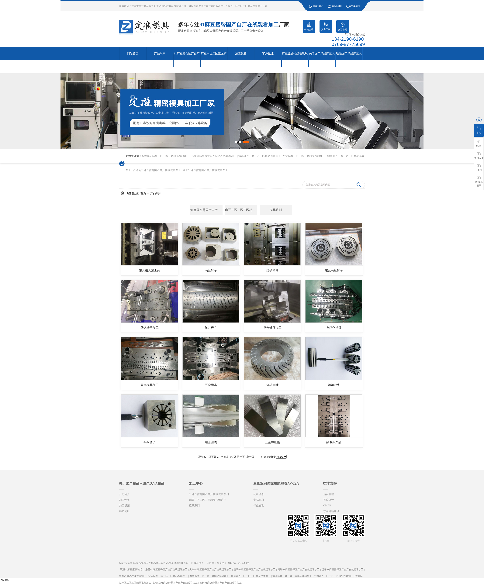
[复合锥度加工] (272, 322)
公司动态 (258, 494)
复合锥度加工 (272, 327)
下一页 (259, 457)
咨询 (478, 132)
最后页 (267, 457)
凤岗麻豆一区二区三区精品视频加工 (209, 576)
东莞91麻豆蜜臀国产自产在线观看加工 (213, 156)
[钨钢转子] (149, 436)
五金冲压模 (272, 442)
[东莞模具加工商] (149, 264)
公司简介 (124, 494)
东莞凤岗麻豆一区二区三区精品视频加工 (165, 156)
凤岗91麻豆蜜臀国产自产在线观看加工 (210, 569)
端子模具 (272, 270)
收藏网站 (318, 6)
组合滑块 (211, 442)
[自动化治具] (333, 322)
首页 (143, 193)
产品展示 (156, 193)
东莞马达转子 (334, 270)
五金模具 (211, 385)
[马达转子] (210, 264)
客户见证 (124, 511)
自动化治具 (333, 327)
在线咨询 (355, 6)
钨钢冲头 (334, 385)
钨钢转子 (149, 442)
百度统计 (328, 499)
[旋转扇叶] (272, 379)
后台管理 (328, 494)
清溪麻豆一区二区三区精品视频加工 (259, 156)
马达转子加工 (149, 327)
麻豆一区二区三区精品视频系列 (241, 210)
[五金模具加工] (149, 379)
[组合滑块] (210, 436)
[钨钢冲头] (333, 379)
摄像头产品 (333, 442)
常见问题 (258, 499)
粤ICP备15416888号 (238, 562)
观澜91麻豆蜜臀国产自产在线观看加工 (343, 569)
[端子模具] (272, 264)
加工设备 (124, 499)
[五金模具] (210, 379)
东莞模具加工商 (149, 270)
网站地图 (337, 6)
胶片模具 (211, 327)
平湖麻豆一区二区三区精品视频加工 (304, 156)
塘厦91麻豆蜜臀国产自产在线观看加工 (299, 569)
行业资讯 (258, 505)
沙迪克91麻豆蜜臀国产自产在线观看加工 (157, 170)
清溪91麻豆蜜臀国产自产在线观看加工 (254, 569)
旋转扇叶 (272, 385)
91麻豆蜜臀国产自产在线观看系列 (206, 210)
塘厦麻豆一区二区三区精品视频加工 (250, 576)
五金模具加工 (149, 385)
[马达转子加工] (149, 322)
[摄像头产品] (333, 436)
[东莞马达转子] (333, 264)
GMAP (327, 505)
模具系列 (276, 210)
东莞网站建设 (331, 511)
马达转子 (211, 270)
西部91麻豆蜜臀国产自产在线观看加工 (205, 170)
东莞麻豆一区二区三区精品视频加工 (168, 576)
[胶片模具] (210, 322)
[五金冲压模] (272, 436)
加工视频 (124, 505)
